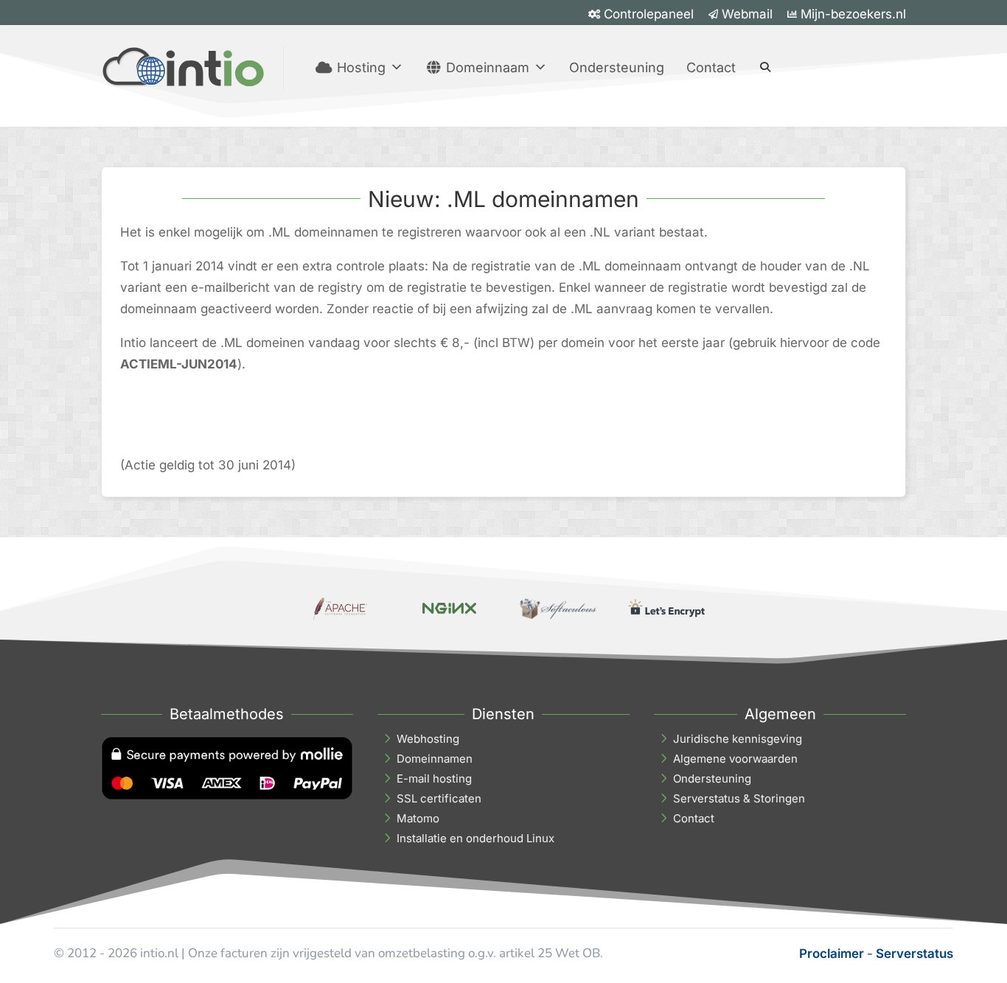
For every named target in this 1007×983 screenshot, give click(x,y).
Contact (711, 67)
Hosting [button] (361, 67)
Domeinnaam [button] (487, 67)
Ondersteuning (616, 67)
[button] (765, 67)
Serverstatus (914, 953)
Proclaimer (831, 953)
